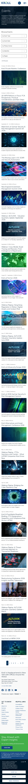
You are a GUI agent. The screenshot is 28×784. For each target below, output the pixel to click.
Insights (3, 710)
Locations (4, 718)
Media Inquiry (4, 720)
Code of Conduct (20, 706)
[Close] (25, 761)
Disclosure (18, 717)
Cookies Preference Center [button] (21, 711)
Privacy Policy (19, 727)
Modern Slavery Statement (20, 724)
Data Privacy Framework (19, 714)
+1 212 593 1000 (6, 686)
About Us (4, 706)
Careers (3, 714)
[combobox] (17, 694)
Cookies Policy (19, 708)
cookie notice (5, 768)
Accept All (14, 772)
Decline (14, 776)
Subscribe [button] (7, 747)
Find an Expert (5, 716)
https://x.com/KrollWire (12, 690)
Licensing (18, 721)
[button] (19, 3)
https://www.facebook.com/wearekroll (2, 690)
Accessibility (19, 704)
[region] (14, 771)
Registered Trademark (4, 723)
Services (3, 708)
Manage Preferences (14, 780)
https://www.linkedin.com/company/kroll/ (9, 690)
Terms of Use (19, 729)
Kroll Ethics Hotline (21, 719)
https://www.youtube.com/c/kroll (16, 690)
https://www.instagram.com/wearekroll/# (6, 690)
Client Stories (5, 712)
